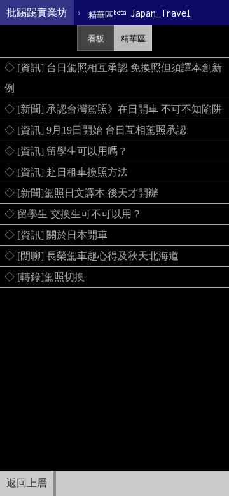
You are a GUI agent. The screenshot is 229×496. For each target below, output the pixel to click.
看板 (96, 38)
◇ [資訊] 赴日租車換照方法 (66, 172)
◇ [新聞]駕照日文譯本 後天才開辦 (81, 193)
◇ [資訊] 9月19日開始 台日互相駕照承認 (95, 130)
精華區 (133, 38)
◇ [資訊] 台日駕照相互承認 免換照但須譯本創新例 (113, 77)
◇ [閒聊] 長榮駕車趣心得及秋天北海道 (91, 256)
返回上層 (26, 483)
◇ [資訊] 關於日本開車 (56, 235)
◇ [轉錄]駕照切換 (44, 277)
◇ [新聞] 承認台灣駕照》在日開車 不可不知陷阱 (113, 109)
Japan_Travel (139, 14)
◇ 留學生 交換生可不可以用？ (73, 214)
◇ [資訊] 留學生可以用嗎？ (66, 151)
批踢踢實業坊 (36, 12)
